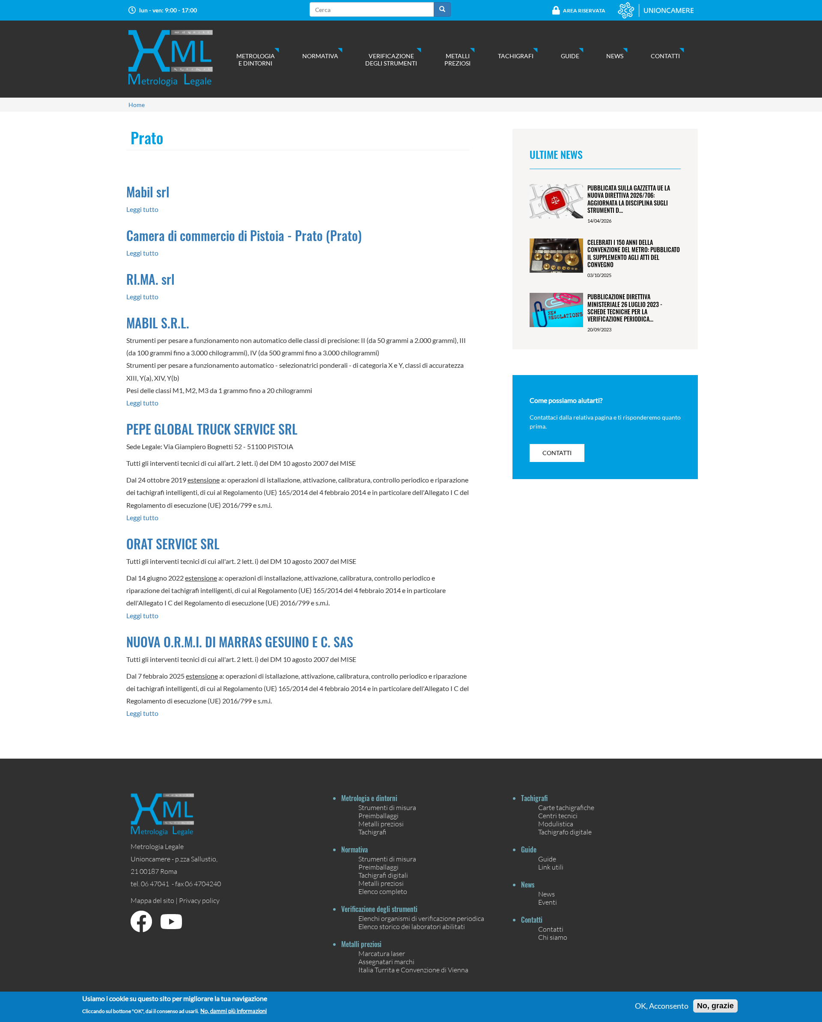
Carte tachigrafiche (566, 807)
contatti (557, 452)
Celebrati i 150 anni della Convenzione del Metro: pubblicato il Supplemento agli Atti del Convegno (633, 253)
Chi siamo (552, 937)
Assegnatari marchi (386, 961)
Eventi (547, 902)
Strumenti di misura (387, 807)
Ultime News (556, 154)
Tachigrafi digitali (383, 875)
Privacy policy (199, 900)
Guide (570, 56)
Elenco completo (382, 891)
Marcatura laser (381, 953)
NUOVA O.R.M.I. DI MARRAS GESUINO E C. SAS (239, 641)
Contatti (665, 56)
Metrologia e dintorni (255, 59)
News (614, 56)
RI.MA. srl (150, 279)
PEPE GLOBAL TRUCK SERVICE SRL (212, 428)
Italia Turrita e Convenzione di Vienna (413, 969)
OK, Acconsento (661, 1006)
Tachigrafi (515, 56)
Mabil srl (148, 191)
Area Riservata (584, 10)
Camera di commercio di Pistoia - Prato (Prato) (244, 235)
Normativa (320, 56)
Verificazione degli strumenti (391, 59)
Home (136, 104)
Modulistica (555, 823)
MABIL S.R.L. (157, 322)
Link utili (550, 867)
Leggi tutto (142, 209)
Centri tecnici (558, 815)
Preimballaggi (378, 815)
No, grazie (715, 1005)
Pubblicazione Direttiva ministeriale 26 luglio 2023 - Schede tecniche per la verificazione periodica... (624, 307)
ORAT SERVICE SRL (173, 543)
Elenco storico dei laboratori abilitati (411, 926)
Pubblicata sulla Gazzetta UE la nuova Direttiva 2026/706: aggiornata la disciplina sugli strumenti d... (628, 199)
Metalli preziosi (457, 59)
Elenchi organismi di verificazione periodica (421, 918)
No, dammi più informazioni (233, 1011)
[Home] (179, 58)
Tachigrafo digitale (565, 832)
